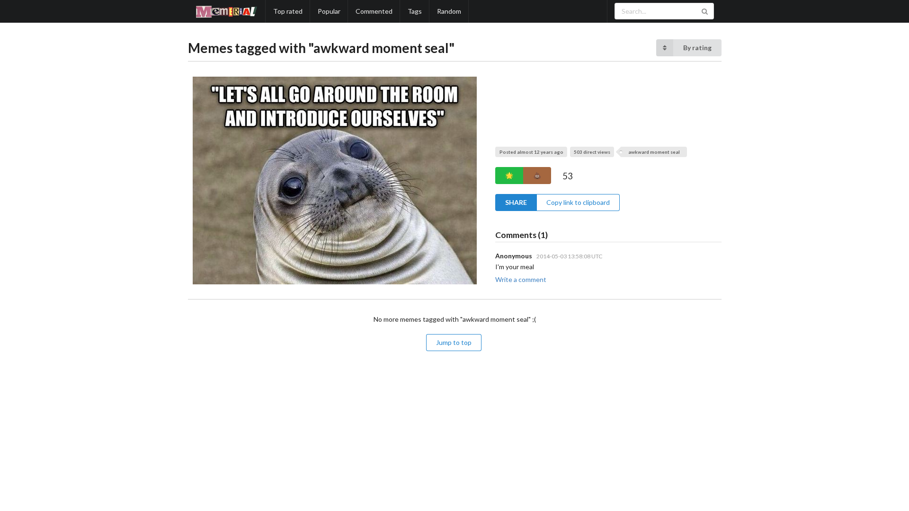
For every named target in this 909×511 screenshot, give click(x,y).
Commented (374, 11)
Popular (329, 11)
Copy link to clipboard (578, 202)
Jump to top (454, 342)
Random (449, 11)
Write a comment (520, 279)
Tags (415, 11)
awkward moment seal (654, 152)
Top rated (288, 11)
